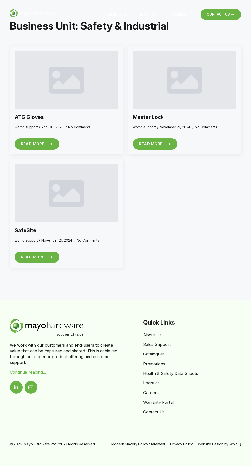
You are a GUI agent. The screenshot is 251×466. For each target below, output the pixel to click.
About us (148, 14)
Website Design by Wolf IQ (219, 444)
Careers (181, 14)
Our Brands (116, 14)
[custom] (31, 387)
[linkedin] (16, 387)
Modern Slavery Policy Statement (138, 444)
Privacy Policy (181, 444)
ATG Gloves (29, 117)
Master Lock (148, 117)
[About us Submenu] (162, 14)
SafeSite (25, 230)
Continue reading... (28, 372)
